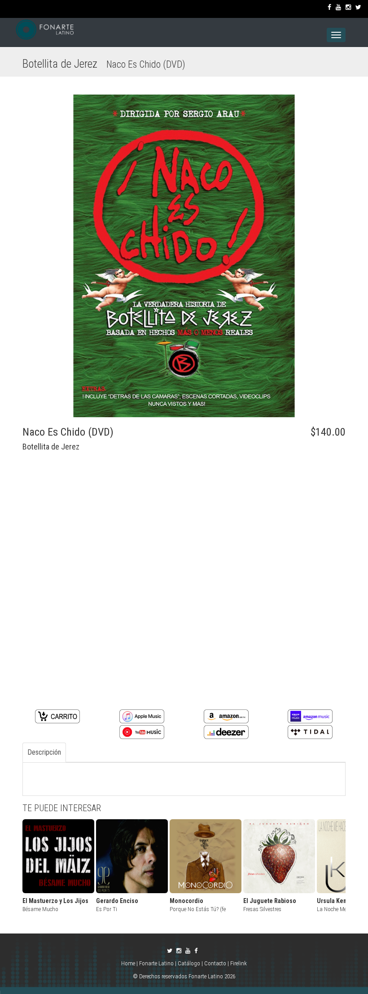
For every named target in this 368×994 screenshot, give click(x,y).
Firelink (238, 963)
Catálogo (189, 963)
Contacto (215, 963)
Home (128, 963)
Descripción (44, 752)
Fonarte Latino (156, 963)
